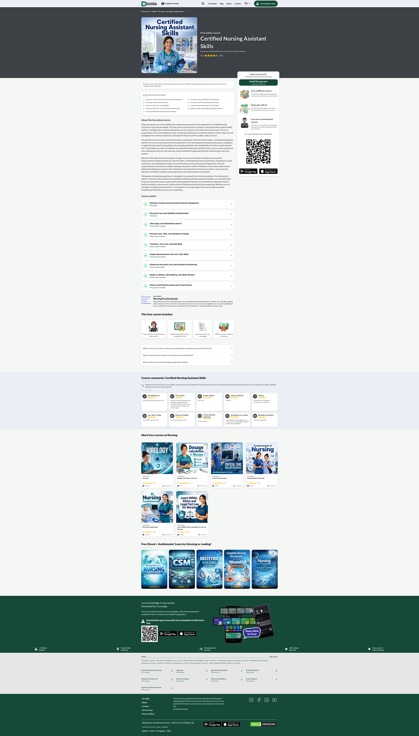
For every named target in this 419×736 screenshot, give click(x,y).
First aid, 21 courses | (148, 660)
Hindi (169, 731)
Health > (154, 11)
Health (209, 656)
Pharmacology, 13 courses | (199, 663)
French (152, 731)
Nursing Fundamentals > (175, 11)
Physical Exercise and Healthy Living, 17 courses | (199, 660)
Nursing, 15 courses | (242, 660)
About (229, 4)
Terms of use (147, 710)
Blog (221, 4)
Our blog (145, 698)
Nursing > (162, 11)
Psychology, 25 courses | (225, 660)
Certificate (212, 4)
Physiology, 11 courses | (181, 663)
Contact (238, 4)
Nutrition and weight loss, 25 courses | (169, 660)
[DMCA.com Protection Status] (263, 724)
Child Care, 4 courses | (148, 663)
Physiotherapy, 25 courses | (259, 660)
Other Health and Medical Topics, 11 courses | (224, 663)
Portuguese (160, 731)
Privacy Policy (148, 714)
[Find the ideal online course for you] (203, 3)
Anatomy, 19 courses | (164, 663)
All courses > (146, 11)
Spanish (145, 731)
